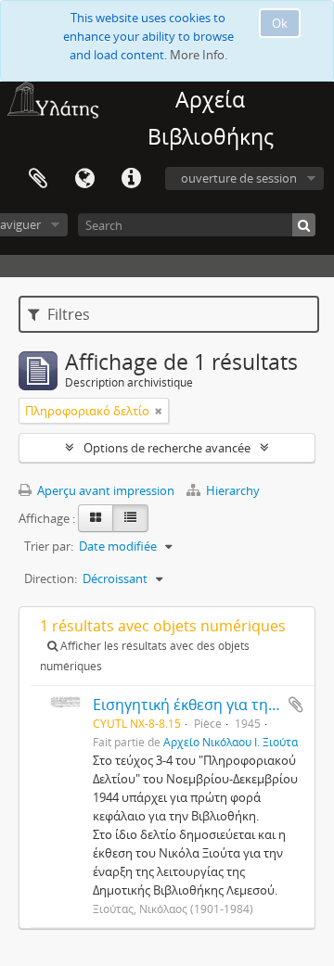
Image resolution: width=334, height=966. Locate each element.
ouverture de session (239, 178)
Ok (280, 23)
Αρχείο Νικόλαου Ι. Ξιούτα (230, 741)
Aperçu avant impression (104, 490)
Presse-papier (38, 179)
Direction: (50, 578)
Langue (84, 179)
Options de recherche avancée (167, 447)
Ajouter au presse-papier (296, 704)
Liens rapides (131, 179)
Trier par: (48, 546)
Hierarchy (231, 490)
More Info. (198, 54)
